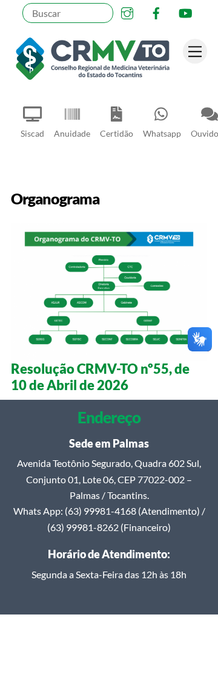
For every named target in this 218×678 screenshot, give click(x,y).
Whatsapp (162, 133)
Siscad (32, 133)
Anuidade (72, 133)
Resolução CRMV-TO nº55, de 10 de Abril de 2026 (100, 376)
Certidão (116, 133)
